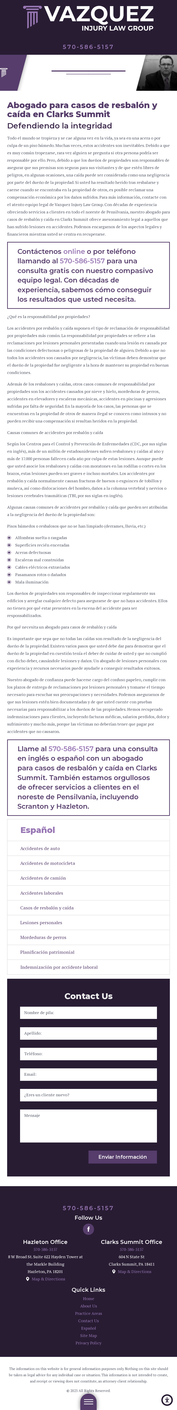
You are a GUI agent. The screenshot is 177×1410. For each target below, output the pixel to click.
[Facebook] (88, 1229)
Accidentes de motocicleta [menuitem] (47, 863)
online (74, 251)
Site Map (88, 1335)
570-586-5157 (82, 261)
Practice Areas (88, 1313)
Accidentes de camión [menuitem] (43, 878)
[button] (167, 1400)
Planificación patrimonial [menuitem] (47, 952)
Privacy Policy (88, 1343)
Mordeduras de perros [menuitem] (43, 937)
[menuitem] (88, 1298)
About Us (88, 1306)
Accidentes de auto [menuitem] (40, 848)
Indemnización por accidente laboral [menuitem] (59, 967)
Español (88, 1328)
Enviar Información (122, 1157)
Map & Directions (48, 1279)
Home (88, 1298)
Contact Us (88, 1320)
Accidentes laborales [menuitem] (41, 893)
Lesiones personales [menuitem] (41, 922)
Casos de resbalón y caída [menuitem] (47, 908)
